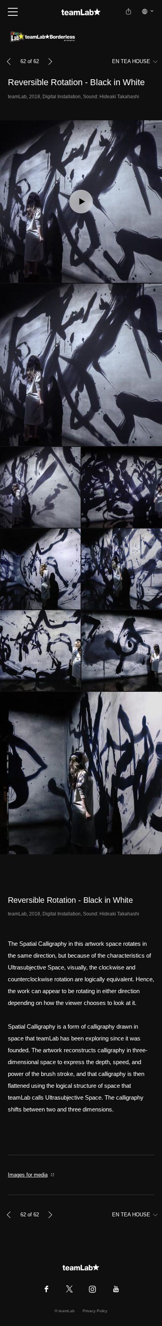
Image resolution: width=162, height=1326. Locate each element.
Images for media (28, 1175)
